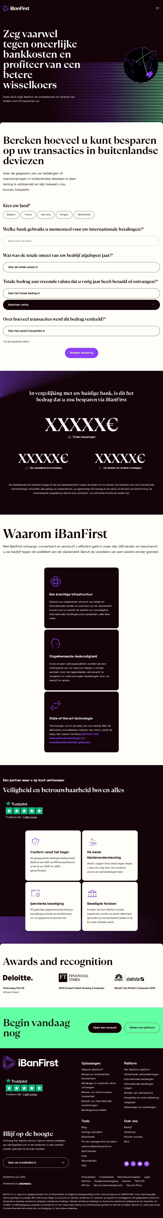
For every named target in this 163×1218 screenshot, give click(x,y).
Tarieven (126, 1181)
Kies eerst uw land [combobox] (19, 241)
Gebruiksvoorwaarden (128, 1177)
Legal (147, 1177)
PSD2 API (139, 1181)
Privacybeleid (88, 1177)
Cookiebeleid (106, 1177)
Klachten (86, 1181)
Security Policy (134, 1186)
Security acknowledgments (108, 1186)
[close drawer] (158, 8)
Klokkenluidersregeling (106, 1181)
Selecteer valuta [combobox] (18, 305)
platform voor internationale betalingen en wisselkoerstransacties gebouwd (74, 738)
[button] (100, 1063)
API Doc (86, 1186)
